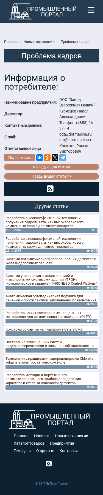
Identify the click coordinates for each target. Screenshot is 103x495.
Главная (21, 436)
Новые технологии (71, 436)
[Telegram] (62, 157)
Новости (41, 436)
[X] (55, 157)
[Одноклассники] (47, 157)
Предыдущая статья (50, 176)
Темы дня (22, 451)
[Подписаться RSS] (50, 189)
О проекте (45, 451)
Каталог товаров (29, 443)
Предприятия (62, 443)
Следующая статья (52, 167)
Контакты (69, 451)
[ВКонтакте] (39, 157)
